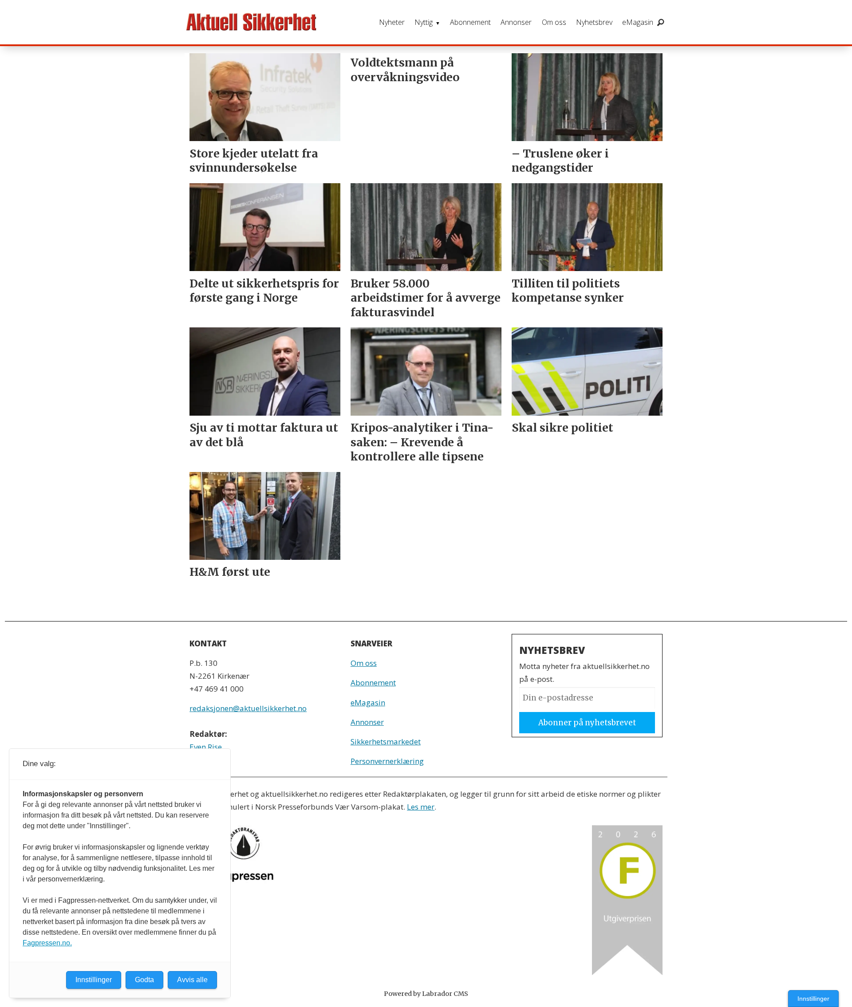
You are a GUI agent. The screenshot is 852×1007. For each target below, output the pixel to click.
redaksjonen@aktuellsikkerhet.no (248, 708)
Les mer (420, 807)
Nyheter (392, 22)
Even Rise (205, 747)
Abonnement (470, 22)
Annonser (516, 22)
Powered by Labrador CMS (426, 994)
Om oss (554, 22)
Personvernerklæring (387, 761)
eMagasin (637, 22)
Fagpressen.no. (47, 943)
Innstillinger (813, 998)
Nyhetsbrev (594, 22)
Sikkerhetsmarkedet (386, 741)
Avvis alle (192, 979)
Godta (144, 979)
